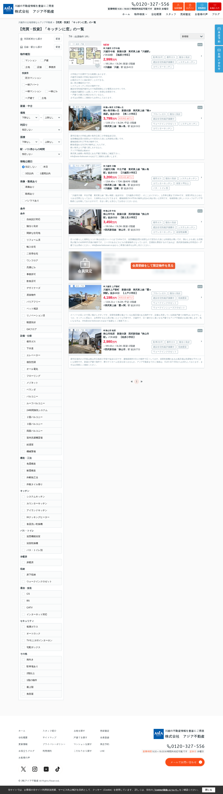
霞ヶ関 (122, 305)
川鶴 (114, 166)
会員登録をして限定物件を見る (153, 265)
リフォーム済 (33, 240)
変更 (58, 38)
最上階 (30, 687)
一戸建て (29, 98)
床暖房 (30, 562)
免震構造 (31, 463)
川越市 (108, 48)
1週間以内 (45, 173)
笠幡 (116, 188)
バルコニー (32, 396)
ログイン (190, 8)
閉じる (208, 789)
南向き (30, 659)
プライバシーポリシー (54, 744)
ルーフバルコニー (36, 403)
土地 (27, 67)
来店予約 (219, 37)
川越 (116, 67)
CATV (29, 607)
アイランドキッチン (37, 510)
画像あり (29, 187)
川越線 (108, 67)
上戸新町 (116, 286)
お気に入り (215, 8)
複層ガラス (32, 626)
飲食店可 (31, 281)
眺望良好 (31, 322)
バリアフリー (33, 301)
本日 (45, 166)
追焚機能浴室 (33, 536)
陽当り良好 (32, 226)
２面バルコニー (35, 417)
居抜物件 (31, 295)
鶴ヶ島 (122, 126)
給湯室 (30, 444)
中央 (114, 211)
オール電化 (32, 369)
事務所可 (31, 274)
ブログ (216, 14)
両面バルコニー (35, 430)
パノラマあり (32, 200)
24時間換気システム (37, 410)
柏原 (114, 330)
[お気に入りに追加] (97, 66)
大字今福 (116, 48)
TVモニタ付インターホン (39, 640)
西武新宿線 (110, 229)
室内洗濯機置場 (35, 437)
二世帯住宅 (32, 253)
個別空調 (31, 362)
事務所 (52, 67)
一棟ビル (53, 91)
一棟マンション (33, 91)
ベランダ (31, 389)
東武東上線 (110, 126)
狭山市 (108, 211)
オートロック (33, 633)
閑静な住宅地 (33, 233)
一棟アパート (32, 84)
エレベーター (33, 355)
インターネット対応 (37, 614)
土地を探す (79, 730)
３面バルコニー (35, 424)
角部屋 (30, 694)
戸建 (46, 60)
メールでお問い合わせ (183, 762)
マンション (31, 60)
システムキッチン (36, 496)
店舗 (39, 67)
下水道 (30, 348)
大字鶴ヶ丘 (119, 107)
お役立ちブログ (26, 750)
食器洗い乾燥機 (35, 524)
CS (28, 593)
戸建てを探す (80, 737)
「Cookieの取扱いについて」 (166, 790)
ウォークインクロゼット (39, 581)
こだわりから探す (83, 750)
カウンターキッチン (37, 503)
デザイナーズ (33, 288)
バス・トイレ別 (35, 550)
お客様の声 (201, 14)
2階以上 (31, 673)
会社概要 (156, 14)
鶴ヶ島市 (109, 107)
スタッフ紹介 (49, 730)
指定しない (31, 166)
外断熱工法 (32, 477)
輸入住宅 (31, 246)
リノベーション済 (36, 315)
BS (28, 600)
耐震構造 (31, 470)
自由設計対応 (33, 219)
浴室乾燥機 (32, 543)
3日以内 (29, 173)
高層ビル (31, 267)
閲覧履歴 (202, 8)
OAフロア (32, 329)
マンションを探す (83, 744)
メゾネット (32, 382)
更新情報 (23, 744)
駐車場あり (32, 666)
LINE (102, 750)
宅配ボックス (33, 647)
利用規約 (47, 750)
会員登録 (178, 8)
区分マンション (33, 78)
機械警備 (31, 451)
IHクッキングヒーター (38, 517)
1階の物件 (32, 680)
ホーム (126, 14)
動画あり (29, 193)
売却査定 (185, 14)
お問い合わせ (219, 61)
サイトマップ (49, 737)
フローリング (33, 376)
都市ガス (31, 341)
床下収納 (31, 574)
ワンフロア (32, 260)
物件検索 (139, 14)
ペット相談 (32, 308)
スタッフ (171, 14)
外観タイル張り (35, 484)
